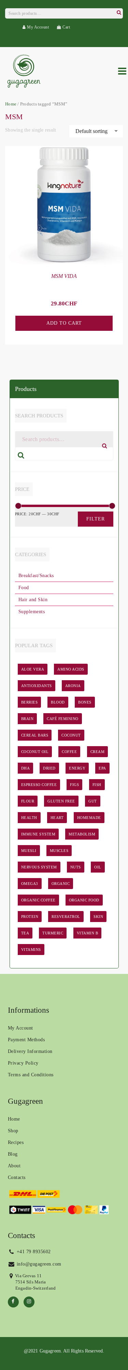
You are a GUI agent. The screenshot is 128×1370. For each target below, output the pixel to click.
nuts (75, 867)
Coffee (69, 752)
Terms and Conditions (31, 1074)
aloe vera (32, 669)
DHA (25, 768)
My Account (37, 27)
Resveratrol (66, 916)
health (29, 818)
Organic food (84, 900)
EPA (102, 768)
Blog (13, 1154)
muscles (59, 851)
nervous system (39, 867)
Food (23, 587)
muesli (29, 851)
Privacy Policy (23, 1063)
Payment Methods (26, 1039)
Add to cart (64, 323)
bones (84, 702)
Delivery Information (30, 1051)
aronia (73, 686)
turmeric (52, 933)
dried (49, 768)
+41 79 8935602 (33, 1251)
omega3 (29, 883)
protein (30, 916)
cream (97, 752)
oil (97, 867)
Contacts (17, 1177)
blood (58, 702)
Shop (13, 1130)
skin (98, 916)
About (14, 1165)
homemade (89, 818)
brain (27, 719)
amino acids (70, 669)
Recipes (16, 1142)
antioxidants (36, 686)
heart (57, 818)
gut (92, 801)
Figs (74, 785)
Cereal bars (34, 735)
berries (29, 702)
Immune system (38, 834)
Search (118, 11)
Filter (95, 518)
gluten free (61, 801)
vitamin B (87, 933)
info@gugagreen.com (38, 1264)
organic (61, 883)
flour (27, 801)
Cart (65, 27)
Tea (25, 933)
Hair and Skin (33, 599)
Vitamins (31, 949)
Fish (97, 785)
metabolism (82, 834)
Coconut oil (35, 752)
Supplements (31, 611)
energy (77, 768)
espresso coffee (39, 785)
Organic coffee (38, 900)
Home (10, 104)
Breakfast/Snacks (36, 575)
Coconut (71, 735)
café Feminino (63, 719)
